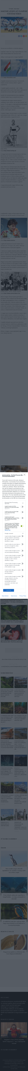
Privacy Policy (22, 595)
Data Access (14, 595)
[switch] (22, 507)
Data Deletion (5, 595)
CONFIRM (8, 590)
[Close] (24, 475)
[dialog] (14, 535)
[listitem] (14, 503)
